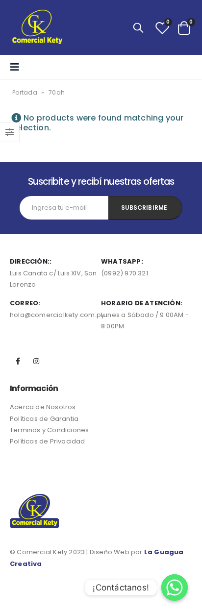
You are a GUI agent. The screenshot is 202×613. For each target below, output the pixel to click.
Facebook (18, 361)
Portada (24, 92)
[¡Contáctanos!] (174, 587)
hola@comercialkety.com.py (57, 314)
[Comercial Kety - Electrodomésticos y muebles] (37, 27)
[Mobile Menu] (17, 67)
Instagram (36, 361)
